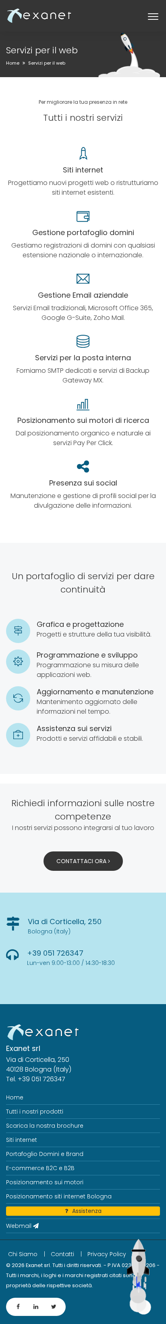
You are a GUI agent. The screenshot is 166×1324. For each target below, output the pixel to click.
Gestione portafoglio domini (83, 232)
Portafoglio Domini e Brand (44, 1154)
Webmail (19, 1226)
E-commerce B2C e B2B (40, 1168)
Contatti (62, 1254)
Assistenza (87, 1211)
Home (12, 63)
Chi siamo (22, 1254)
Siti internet (83, 170)
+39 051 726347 (55, 953)
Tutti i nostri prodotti (34, 1112)
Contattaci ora (82, 861)
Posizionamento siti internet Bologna (59, 1196)
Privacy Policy (106, 1254)
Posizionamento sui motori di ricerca (83, 420)
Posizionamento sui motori (44, 1182)
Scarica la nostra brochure (44, 1126)
